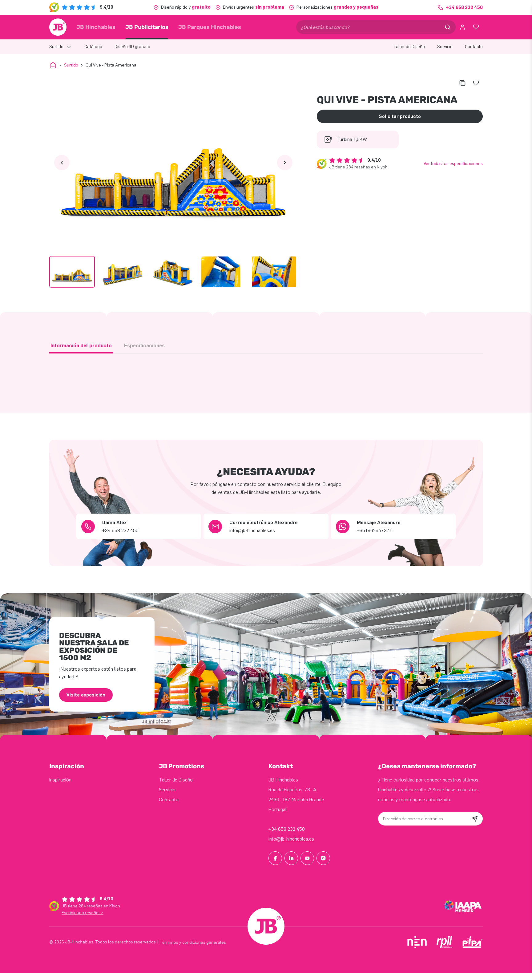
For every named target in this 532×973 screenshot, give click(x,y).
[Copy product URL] (462, 83)
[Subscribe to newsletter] (475, 819)
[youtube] (307, 858)
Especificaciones (144, 346)
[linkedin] (291, 858)
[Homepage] (57, 27)
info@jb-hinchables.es (291, 839)
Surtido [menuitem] (56, 46)
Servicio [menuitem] (445, 46)
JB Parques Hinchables (209, 27)
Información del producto (81, 346)
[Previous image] (62, 162)
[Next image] (284, 162)
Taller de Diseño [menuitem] (409, 46)
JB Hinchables (95, 27)
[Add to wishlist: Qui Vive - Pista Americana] (476, 83)
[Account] (462, 27)
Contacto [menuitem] (474, 46)
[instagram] (323, 858)
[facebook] (275, 858)
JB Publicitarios (146, 27)
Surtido (71, 65)
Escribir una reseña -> (82, 912)
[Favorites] (476, 27)
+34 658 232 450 (286, 829)
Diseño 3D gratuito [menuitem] (132, 46)
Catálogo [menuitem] (93, 46)
